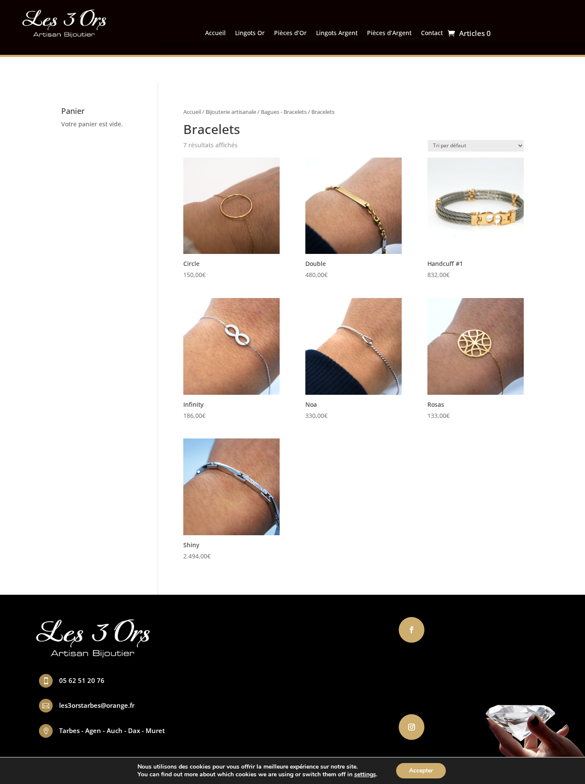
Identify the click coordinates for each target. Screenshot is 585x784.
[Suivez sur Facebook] (411, 630)
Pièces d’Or (290, 33)
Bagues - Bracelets (284, 112)
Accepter (421, 770)
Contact (432, 33)
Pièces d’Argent (389, 33)
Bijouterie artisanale (231, 112)
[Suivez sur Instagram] (411, 727)
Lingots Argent (337, 33)
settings (365, 774)
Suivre (443, 629)
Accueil (215, 33)
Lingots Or (250, 33)
